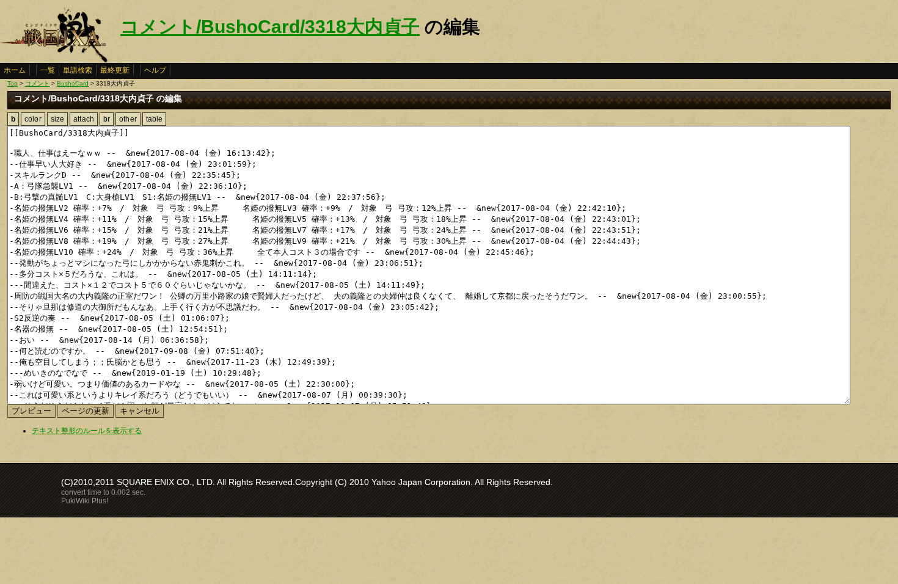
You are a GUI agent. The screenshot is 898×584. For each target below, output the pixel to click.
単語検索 (77, 70)
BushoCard (73, 83)
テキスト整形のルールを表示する (87, 430)
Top (12, 83)
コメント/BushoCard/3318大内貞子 (270, 26)
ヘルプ (155, 70)
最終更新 (115, 70)
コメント (37, 83)
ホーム (15, 70)
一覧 (47, 70)
